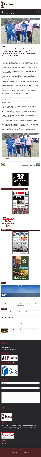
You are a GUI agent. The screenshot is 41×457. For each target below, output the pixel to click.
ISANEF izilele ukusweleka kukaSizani (9, 317)
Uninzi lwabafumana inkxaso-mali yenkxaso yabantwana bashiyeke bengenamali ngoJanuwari (19, 311)
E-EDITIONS (10, 10)
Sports (32, 10)
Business (15, 10)
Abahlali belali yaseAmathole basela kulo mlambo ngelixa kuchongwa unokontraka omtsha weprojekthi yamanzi (19, 323)
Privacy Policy (4, 443)
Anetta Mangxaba (7, 57)
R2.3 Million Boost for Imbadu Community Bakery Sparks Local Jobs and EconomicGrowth (22, 330)
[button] (7, 13)
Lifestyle (27, 10)
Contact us (12, 13)
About (5, 13)
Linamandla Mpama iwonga (12, 163)
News (5, 10)
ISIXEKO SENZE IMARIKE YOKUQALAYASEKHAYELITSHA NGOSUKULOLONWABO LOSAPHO (29, 165)
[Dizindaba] (2, 12)
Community (21, 10)
